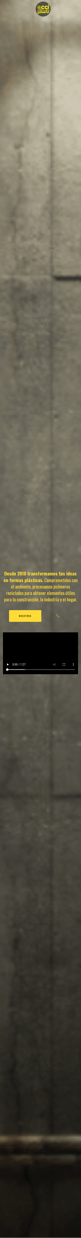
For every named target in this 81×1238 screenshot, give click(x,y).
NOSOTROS (25, 616)
